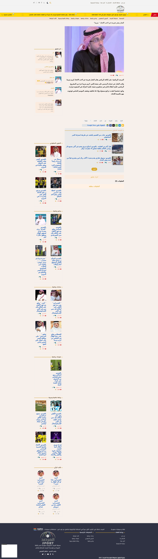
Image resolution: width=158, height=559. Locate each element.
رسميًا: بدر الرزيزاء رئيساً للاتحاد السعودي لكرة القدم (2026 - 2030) (56, 164)
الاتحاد (95, 121)
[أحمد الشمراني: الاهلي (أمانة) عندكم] (41, 496)
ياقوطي (52, 88)
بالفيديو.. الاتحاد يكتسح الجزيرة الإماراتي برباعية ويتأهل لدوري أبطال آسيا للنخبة (41, 450)
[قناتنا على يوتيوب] (39, 3)
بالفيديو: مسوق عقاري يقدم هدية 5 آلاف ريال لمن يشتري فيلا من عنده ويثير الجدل (89, 159)
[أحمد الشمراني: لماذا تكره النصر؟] (41, 473)
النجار (121, 121)
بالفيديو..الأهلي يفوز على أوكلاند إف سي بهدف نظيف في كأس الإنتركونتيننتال (56, 418)
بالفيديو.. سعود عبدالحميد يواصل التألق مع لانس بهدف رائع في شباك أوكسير (41, 418)
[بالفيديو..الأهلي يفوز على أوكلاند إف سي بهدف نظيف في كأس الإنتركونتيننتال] (56, 405)
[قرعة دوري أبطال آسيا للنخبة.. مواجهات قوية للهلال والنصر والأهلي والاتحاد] (56, 437)
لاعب (101, 121)
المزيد (94, 169)
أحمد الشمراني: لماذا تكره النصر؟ (40, 481)
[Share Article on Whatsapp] (116, 125)
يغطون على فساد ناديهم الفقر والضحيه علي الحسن (46, 71)
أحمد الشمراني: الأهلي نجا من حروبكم (56, 504)
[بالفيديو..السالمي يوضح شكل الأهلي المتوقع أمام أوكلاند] (56, 250)
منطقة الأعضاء (116, 3)
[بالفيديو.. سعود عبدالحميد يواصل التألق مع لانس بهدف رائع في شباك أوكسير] (40, 405)
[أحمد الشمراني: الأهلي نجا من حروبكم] (56, 496)
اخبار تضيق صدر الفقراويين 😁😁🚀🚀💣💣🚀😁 (45, 81)
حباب (53, 100)
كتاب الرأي (57, 467)
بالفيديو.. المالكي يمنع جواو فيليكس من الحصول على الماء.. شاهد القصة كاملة (56, 379)
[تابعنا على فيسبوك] (41, 3)
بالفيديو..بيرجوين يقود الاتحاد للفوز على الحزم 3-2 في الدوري (41, 194)
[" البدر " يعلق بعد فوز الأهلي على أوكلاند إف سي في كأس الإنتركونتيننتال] (40, 295)
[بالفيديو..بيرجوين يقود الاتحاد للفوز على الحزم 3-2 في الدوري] (40, 182)
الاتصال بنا (108, 3)
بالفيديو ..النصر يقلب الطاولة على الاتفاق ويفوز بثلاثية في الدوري (40, 163)
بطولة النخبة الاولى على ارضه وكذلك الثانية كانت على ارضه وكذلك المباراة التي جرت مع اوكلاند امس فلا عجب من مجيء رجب (45, 107)
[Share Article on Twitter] (113, 125)
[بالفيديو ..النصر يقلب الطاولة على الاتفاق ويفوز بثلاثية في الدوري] (40, 151)
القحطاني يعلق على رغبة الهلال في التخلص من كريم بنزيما (56, 337)
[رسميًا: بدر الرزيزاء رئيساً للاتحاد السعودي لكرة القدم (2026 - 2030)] (56, 151)
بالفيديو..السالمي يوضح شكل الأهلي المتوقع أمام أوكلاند (56, 261)
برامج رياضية (93, 18)
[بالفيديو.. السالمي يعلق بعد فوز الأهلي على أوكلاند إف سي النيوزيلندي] (56, 219)
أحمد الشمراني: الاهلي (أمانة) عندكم (40, 504)
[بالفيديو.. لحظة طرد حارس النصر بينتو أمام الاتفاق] (56, 182)
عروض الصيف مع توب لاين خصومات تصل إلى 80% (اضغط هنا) (121, 15)
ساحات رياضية (84, 18)
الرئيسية (121, 18)
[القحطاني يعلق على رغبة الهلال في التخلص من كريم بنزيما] (56, 326)
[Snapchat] (122, 125)
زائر (53, 52)
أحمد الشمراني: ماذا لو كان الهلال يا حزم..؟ (56, 481)
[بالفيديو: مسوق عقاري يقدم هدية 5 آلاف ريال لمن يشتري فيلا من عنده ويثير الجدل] (117, 160)
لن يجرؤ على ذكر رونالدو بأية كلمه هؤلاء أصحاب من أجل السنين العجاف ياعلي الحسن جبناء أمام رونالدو (45, 58)
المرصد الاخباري (117, 130)
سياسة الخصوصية (95, 3)
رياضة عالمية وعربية (63, 18)
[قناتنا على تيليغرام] (33, 3)
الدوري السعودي (103, 18)
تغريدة (110, 121)
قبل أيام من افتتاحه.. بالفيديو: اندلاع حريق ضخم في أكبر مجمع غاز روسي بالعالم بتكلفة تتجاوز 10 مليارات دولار (88, 147)
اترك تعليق (94, 177)
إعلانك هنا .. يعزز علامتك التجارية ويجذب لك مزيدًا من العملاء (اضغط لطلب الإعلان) (64, 15)
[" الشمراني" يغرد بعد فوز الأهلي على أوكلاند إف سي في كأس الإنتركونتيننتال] (56, 295)
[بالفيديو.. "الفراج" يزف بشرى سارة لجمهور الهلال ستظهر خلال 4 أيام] (40, 219)
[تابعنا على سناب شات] (36, 3)
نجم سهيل (52, 77)
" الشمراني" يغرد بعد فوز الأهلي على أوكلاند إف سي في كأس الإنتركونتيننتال (56, 308)
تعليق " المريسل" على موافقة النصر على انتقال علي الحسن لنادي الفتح (40, 339)
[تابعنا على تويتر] (44, 3)
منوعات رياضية (56, 357)
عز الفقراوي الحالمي (49, 66)
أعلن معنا (102, 3)
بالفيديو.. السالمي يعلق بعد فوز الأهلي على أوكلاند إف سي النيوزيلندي (56, 231)
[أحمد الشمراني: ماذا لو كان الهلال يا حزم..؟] (56, 473)
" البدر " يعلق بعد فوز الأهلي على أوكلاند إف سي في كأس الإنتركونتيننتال (41, 307)
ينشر (116, 121)
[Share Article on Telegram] (119, 125)
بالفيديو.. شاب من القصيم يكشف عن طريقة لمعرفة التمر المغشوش (91, 136)
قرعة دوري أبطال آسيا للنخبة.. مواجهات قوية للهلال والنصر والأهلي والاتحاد (56, 450)
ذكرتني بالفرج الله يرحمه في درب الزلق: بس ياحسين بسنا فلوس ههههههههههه (45, 93)
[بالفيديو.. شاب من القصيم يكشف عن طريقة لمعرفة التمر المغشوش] (117, 137)
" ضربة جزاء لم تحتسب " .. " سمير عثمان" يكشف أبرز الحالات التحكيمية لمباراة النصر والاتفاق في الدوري (41, 266)
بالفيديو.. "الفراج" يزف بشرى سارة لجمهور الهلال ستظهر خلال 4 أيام (41, 232)
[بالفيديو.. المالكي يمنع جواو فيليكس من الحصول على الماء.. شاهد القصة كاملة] (56, 365)
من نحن (123, 3)
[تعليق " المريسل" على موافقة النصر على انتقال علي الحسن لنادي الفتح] (40, 326)
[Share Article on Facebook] (110, 125)
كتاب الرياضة (53, 18)
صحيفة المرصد (114, 18)
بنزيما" (85, 121)
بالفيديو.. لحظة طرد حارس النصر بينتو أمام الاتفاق (56, 193)
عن (105, 121)
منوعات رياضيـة (75, 18)
